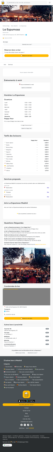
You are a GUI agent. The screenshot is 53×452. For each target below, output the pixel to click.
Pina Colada (9, 159)
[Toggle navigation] (49, 2)
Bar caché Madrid (9, 385)
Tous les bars (8, 366)
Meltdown (7, 336)
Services (10, 64)
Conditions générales (18, 436)
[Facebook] (21, 425)
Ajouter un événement (26, 87)
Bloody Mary (9, 147)
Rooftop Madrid (22, 385)
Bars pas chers (40, 369)
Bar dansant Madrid (35, 385)
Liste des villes (26, 419)
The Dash (6, 332)
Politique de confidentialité (32, 436)
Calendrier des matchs (26, 421)
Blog (26, 413)
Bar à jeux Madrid (19, 382)
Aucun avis (5, 32)
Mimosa (8, 161)
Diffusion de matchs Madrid (25, 369)
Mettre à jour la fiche (20, 352)
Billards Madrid (26, 374)
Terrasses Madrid (9, 369)
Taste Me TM (7, 328)
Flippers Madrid (9, 377)
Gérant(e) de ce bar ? (27, 44)
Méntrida (6, 340)
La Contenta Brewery (10, 344)
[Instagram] (25, 425)
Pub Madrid (8, 382)
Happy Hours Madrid (30, 366)
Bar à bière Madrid (35, 377)
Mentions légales (7, 436)
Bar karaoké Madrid (37, 379)
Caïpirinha (8, 154)
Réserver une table (27, 55)
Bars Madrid (14, 26)
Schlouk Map (6, 26)
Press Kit (26, 416)
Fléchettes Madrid (22, 377)
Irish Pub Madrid (9, 387)
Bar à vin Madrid (9, 379)
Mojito (7, 145)
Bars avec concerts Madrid (26, 372)
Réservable (19, 366)
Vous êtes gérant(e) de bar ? (26, 404)
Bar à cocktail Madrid (23, 379)
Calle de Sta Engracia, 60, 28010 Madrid (16, 307)
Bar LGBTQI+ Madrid (33, 382)
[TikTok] (28, 425)
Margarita (8, 149)
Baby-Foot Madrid (38, 374)
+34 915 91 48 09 (10, 314)
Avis (5, 64)
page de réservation (40, 244)
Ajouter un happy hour (27, 128)
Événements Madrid (10, 372)
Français (7, 445)
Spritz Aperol (9, 142)
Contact (26, 408)
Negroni (8, 152)
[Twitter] (31, 425)
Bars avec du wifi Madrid (11, 374)
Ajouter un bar (26, 410)
